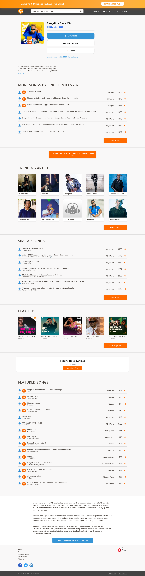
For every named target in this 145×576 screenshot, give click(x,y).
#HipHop (111, 391)
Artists (115, 11)
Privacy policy (122, 573)
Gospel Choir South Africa (27, 336)
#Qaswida (110, 484)
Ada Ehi (45, 194)
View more (21, 73)
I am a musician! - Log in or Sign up (72, 540)
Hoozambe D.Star (117, 194)
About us (21, 559)
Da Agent (68, 194)
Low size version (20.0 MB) (57, 57)
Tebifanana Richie (49, 219)
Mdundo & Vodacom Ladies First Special (72, 336)
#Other (111, 450)
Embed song (73, 57)
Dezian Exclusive (92, 336)
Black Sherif (92, 194)
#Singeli (111, 92)
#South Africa (109, 457)
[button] (70, 51)
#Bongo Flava (109, 477)
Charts (106, 11)
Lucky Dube (23, 194)
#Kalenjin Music (108, 464)
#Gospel (111, 397)
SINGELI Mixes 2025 (55, 27)
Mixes (124, 11)
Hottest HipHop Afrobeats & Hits (118, 336)
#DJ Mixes (110, 112)
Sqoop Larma (115, 219)
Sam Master (24, 219)
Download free (72, 368)
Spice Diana (69, 219)
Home (20, 549)
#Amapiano (110, 431)
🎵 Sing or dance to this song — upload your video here (72, 154)
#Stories (111, 99)
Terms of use (112, 573)
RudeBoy (90, 219)
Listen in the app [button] (70, 43)
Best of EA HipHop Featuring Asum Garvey (50, 336)
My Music (96, 11)
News (20, 552)
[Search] (81, 11)
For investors (22, 557)
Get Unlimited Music (112, 4)
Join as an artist (23, 554)
